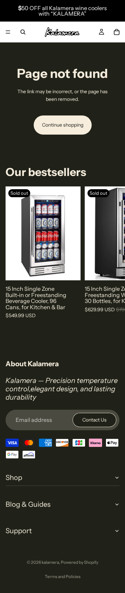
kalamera (50, 562)
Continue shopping (62, 125)
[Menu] (8, 32)
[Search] (23, 32)
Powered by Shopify (79, 562)
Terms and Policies (63, 576)
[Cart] (116, 32)
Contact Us (94, 420)
